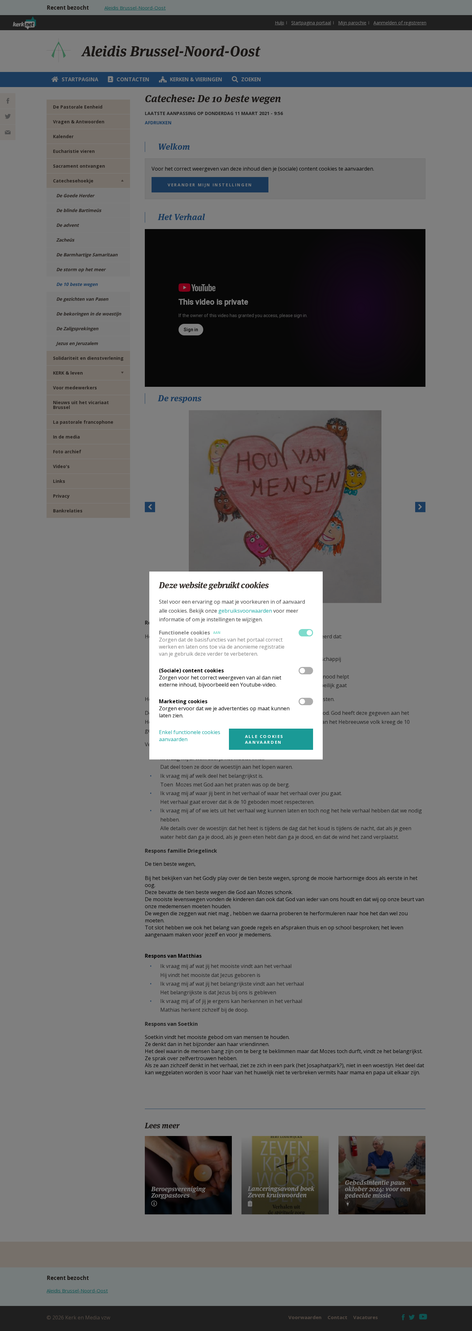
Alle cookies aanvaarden (264, 739)
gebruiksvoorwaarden (245, 610)
